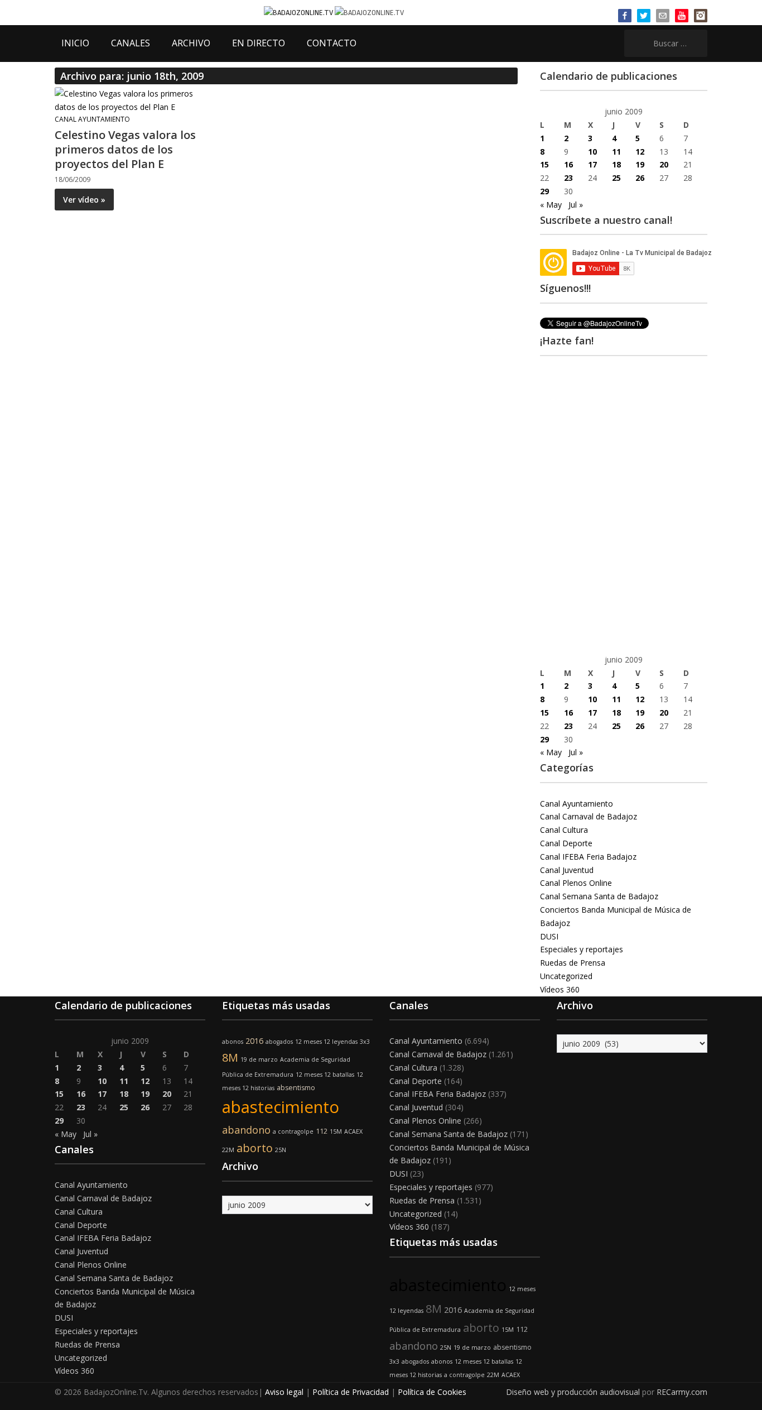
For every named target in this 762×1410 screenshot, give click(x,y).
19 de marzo (259, 1059)
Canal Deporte (566, 843)
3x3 (365, 1041)
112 (321, 1131)
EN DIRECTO (258, 43)
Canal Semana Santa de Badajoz (599, 896)
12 (639, 151)
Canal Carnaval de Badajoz (588, 816)
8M (230, 1057)
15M (336, 1131)
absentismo (296, 1087)
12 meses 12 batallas (325, 1074)
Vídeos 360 (560, 989)
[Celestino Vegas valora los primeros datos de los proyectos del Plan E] (127, 99)
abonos (232, 1041)
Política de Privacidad (350, 1392)
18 (616, 164)
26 (639, 177)
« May (551, 204)
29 (544, 191)
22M (228, 1150)
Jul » (575, 204)
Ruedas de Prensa (572, 962)
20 (663, 164)
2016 (254, 1040)
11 (616, 151)
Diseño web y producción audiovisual (573, 1392)
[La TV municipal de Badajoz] (299, 12)
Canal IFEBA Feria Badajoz (588, 856)
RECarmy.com (682, 1392)
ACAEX (353, 1131)
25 (616, 177)
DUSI (549, 936)
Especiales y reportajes (581, 949)
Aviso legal (284, 1392)
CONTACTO (331, 43)
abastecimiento (280, 1107)
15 (544, 164)
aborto (255, 1147)
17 (592, 164)
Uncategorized (566, 976)
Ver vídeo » (84, 199)
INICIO (75, 43)
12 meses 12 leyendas (326, 1041)
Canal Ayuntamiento (92, 119)
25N (280, 1150)
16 (568, 164)
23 (568, 177)
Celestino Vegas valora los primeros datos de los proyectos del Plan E (125, 149)
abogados (279, 1041)
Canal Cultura (564, 829)
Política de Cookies (432, 1392)
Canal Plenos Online (576, 882)
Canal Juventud (567, 870)
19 (639, 164)
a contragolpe (293, 1131)
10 (592, 151)
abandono (246, 1129)
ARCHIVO (191, 43)
